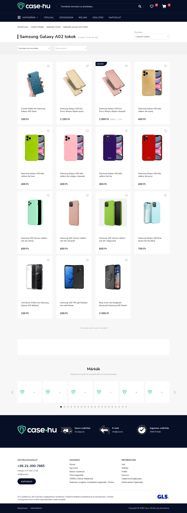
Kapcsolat (115, 17)
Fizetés (124, 471)
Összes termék (37, 27)
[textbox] (71, 48)
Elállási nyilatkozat (77, 471)
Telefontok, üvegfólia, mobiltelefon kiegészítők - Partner (92, 482)
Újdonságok (66, 17)
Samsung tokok (53, 27)
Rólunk (83, 17)
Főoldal (49, 17)
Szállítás (98, 17)
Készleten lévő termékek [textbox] (28, 48)
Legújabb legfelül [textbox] (143, 36)
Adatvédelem (36, 508)
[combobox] (152, 36)
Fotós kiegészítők (76, 475)
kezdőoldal (23, 27)
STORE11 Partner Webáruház (81, 479)
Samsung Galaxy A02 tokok (75, 27)
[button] (61, 407)
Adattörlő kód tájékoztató (132, 479)
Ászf (123, 464)
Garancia (125, 475)
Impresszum (23, 508)
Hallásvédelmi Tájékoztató (132, 482)
